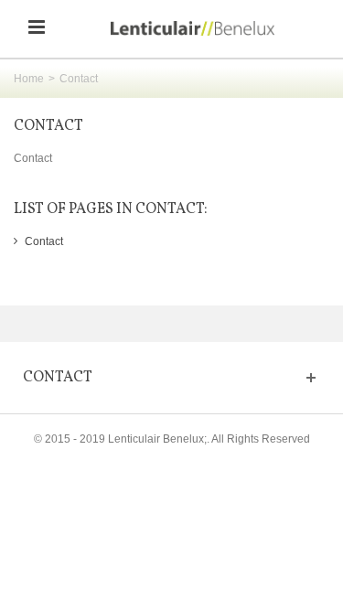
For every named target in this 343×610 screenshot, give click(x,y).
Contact (48, 126)
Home (29, 78)
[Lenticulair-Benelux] (193, 27)
